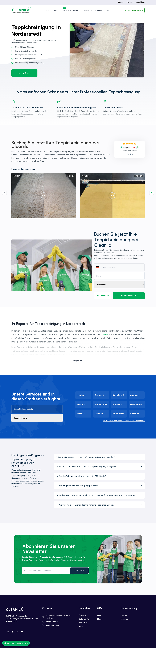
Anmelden (79, 571)
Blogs (99, 619)
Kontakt (125, 615)
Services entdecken (70, 10)
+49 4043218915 (102, 296)
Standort (56, 10)
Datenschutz (84, 619)
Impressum (83, 623)
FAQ (99, 615)
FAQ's (106, 10)
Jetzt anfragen (24, 73)
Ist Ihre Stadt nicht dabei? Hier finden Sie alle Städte (124, 421)
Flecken (105, 334)
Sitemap (125, 619)
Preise (86, 10)
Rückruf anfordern (128, 296)
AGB (81, 626)
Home (48, 10)
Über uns (82, 615)
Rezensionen (96, 10)
